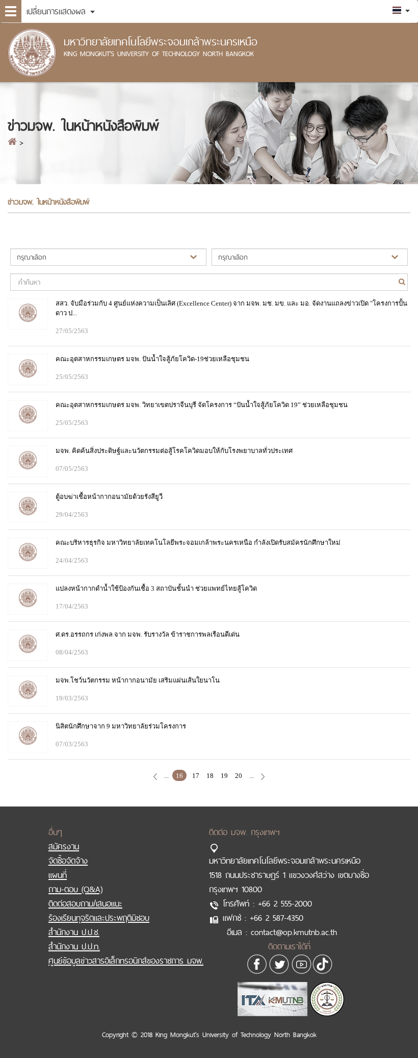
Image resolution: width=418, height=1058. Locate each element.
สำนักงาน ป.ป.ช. (73, 932)
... (166, 775)
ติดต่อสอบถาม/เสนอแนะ (85, 903)
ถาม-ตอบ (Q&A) (75, 889)
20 (238, 775)
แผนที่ (57, 875)
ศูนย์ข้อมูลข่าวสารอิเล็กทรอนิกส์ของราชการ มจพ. (125, 960)
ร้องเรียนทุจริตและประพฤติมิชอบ (98, 918)
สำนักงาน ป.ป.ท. (74, 946)
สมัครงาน (63, 846)
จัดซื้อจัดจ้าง (68, 860)
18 (210, 775)
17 (195, 775)
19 (224, 775)
